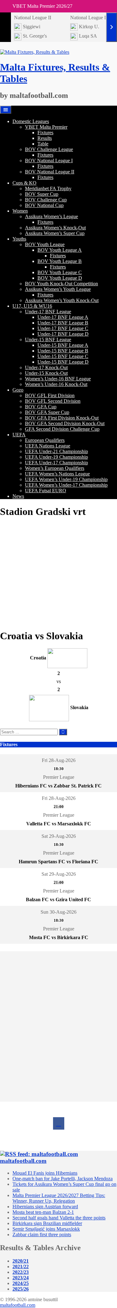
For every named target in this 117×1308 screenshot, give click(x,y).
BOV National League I (49, 160)
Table (42, 143)
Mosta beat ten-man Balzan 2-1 (43, 1212)
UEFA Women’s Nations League (57, 473)
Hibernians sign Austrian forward (45, 1206)
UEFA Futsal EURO (45, 490)
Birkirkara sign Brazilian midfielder (47, 1223)
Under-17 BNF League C (62, 328)
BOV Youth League (45, 244)
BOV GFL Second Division (52, 401)
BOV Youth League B (59, 261)
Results (44, 138)
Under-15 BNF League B (62, 350)
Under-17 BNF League (48, 311)
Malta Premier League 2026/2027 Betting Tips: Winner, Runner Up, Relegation (58, 1198)
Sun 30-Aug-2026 (58, 912)
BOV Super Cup (41, 194)
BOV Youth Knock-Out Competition (61, 283)
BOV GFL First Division (50, 395)
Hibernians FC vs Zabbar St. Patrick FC (58, 785)
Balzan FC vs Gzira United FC (58, 899)
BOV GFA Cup (40, 406)
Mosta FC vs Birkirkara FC (58, 937)
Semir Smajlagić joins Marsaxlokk (46, 1229)
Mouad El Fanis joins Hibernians (44, 1173)
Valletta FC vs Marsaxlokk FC (58, 823)
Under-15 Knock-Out (46, 373)
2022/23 (20, 1272)
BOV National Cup (44, 205)
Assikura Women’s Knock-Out (55, 227)
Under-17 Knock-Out (46, 367)
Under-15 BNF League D (63, 362)
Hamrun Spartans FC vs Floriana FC (58, 861)
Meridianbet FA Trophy (48, 188)
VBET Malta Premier (46, 127)
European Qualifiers (45, 440)
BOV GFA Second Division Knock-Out (65, 423)
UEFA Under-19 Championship (56, 457)
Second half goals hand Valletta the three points (58, 1217)
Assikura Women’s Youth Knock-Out (62, 300)
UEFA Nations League (47, 445)
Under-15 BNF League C (62, 356)
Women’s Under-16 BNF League (58, 378)
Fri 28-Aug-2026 (59, 760)
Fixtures (45, 132)
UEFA (19, 434)
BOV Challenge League (49, 149)
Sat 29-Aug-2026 (58, 836)
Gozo (17, 389)
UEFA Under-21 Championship (56, 451)
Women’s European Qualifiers (54, 468)
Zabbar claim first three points (41, 1234)
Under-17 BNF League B (62, 322)
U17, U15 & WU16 (32, 306)
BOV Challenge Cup (46, 199)
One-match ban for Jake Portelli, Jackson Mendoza (62, 1178)
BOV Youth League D (59, 278)
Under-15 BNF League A (62, 345)
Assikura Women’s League (51, 216)
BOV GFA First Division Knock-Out (62, 417)
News (18, 496)
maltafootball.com (23, 1161)
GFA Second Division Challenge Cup (62, 429)
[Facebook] (58, 1123)
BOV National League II (49, 171)
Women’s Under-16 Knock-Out (56, 384)
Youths (19, 238)
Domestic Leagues (30, 121)
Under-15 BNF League (48, 339)
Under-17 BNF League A (62, 317)
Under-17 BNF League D (63, 334)
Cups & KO (24, 183)
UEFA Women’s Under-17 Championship (66, 485)
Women (20, 210)
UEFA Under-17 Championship (56, 462)
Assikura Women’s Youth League (58, 289)
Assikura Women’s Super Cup (55, 233)
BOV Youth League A (59, 250)
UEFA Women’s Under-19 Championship (66, 479)
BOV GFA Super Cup (47, 412)
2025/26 (20, 1289)
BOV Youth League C (59, 272)
